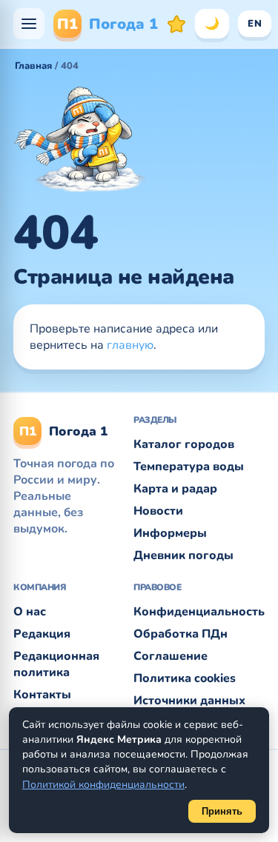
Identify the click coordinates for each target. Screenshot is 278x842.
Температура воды (188, 466)
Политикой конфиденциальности (103, 785)
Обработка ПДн (180, 634)
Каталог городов (183, 444)
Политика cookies (184, 678)
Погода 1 (107, 24)
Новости (158, 511)
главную (130, 345)
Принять (222, 811)
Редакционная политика (56, 664)
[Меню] (28, 23)
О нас (29, 612)
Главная (33, 66)
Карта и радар (175, 489)
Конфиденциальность (199, 612)
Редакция (41, 634)
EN (255, 23)
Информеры (170, 533)
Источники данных (189, 700)
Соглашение (170, 656)
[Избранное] (176, 23)
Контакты (42, 694)
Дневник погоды (183, 555)
